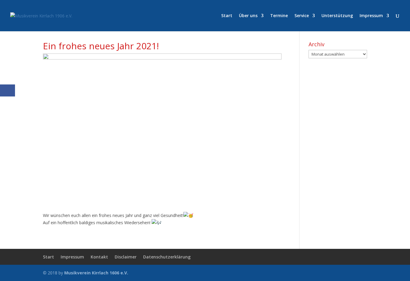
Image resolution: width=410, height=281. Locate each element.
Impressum (371, 16)
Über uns (248, 16)
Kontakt (99, 257)
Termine (279, 16)
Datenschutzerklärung (167, 257)
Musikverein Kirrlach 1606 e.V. (96, 273)
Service (301, 16)
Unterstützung (337, 16)
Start (226, 16)
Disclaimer (126, 257)
